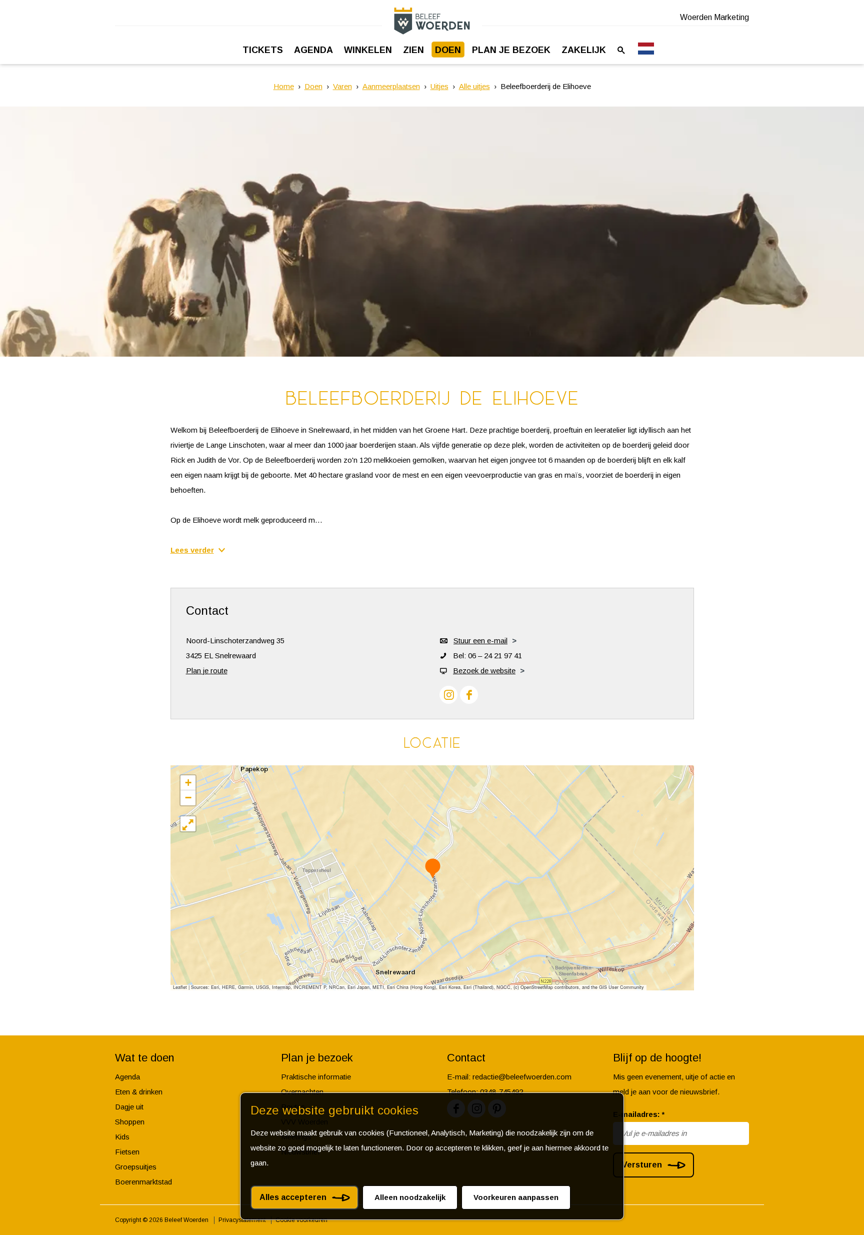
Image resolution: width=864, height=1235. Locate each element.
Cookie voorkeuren (302, 1219)
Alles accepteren (293, 1197)
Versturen (642, 1164)
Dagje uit (129, 1106)
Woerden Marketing (714, 17)
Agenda (127, 1076)
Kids (122, 1136)
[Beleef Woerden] (432, 21)
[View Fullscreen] (188, 823)
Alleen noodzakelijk (410, 1197)
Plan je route (207, 670)
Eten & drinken (138, 1091)
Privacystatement (242, 1219)
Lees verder (192, 550)
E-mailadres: (638, 1114)
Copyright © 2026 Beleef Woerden (161, 1219)
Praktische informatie (316, 1076)
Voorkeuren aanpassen (516, 1197)
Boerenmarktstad (143, 1181)
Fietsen (127, 1151)
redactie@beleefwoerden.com (522, 1076)
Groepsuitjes (135, 1166)
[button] (433, 868)
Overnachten (302, 1091)
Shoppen (129, 1121)
